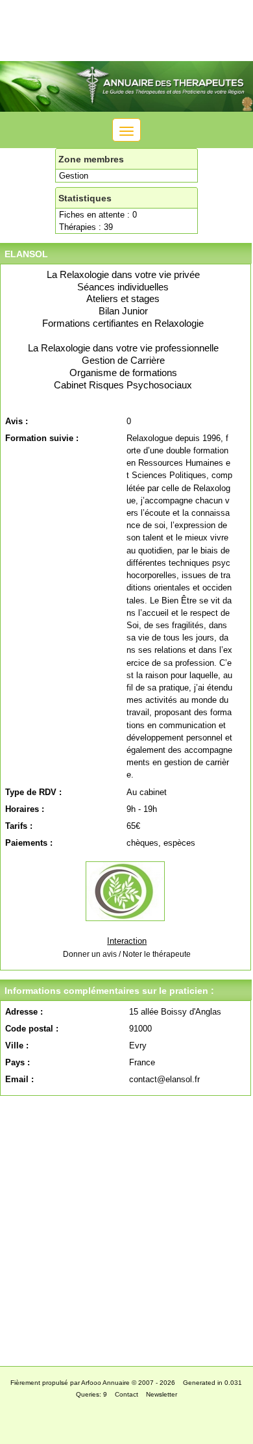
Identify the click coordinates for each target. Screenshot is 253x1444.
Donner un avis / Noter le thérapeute (127, 954)
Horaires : (24, 809)
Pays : (17, 1062)
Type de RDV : (33, 792)
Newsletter (161, 1394)
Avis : (16, 421)
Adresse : (24, 1012)
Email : (19, 1079)
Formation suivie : (41, 438)
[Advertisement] (126, 1227)
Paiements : (29, 843)
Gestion (73, 176)
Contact (126, 1394)
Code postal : (31, 1028)
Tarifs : (18, 826)
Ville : (17, 1045)
